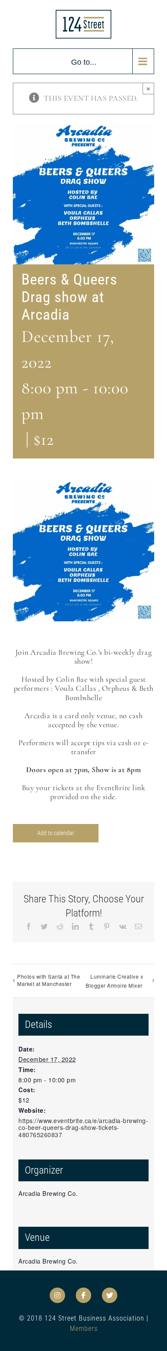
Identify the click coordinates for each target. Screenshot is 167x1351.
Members (84, 1328)
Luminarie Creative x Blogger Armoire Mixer (114, 981)
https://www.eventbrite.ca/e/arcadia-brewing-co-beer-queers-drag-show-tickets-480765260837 (83, 1127)
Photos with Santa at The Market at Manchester (48, 980)
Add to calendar (55, 833)
